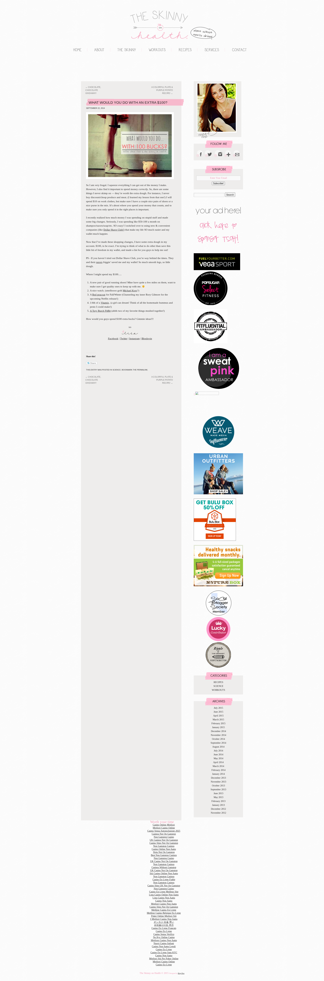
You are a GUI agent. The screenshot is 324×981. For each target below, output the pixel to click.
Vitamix (105, 302)
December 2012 (218, 809)
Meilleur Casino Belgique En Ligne (164, 913)
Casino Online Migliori (164, 825)
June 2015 (218, 712)
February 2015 (218, 723)
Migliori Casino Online (72, 67)
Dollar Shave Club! (113, 229)
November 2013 (218, 781)
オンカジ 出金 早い (164, 922)
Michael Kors (130, 290)
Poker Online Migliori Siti (164, 916)
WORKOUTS (218, 690)
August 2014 (218, 747)
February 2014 (218, 770)
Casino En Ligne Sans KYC (164, 952)
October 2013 (218, 785)
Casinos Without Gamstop (164, 867)
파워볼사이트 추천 (164, 925)
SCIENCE (117, 370)
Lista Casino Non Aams (164, 898)
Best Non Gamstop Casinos (164, 855)
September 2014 (218, 743)
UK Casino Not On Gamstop (164, 861)
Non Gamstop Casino (79, 67)
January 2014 (218, 774)
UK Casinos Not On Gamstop (164, 840)
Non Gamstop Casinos (92, 67)
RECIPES (218, 682)
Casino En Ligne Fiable (164, 879)
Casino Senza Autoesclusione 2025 (163, 831)
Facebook (113, 338)
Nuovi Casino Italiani (164, 943)
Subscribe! (218, 183)
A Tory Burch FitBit (100, 310)
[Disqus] (134, 428)
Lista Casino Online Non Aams (164, 894)
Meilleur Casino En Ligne (163, 910)
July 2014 (218, 750)
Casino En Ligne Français (164, 928)
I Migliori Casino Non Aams (163, 919)
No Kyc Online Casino (164, 937)
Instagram (134, 338)
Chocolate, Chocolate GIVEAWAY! (93, 90)
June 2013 (218, 793)
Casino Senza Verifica (163, 934)
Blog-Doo (181, 973)
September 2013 (218, 789)
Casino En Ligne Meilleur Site (163, 891)
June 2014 (218, 754)
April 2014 (218, 762)
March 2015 (218, 719)
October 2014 (218, 739)
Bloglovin (147, 338)
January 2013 (218, 805)
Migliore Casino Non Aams (164, 940)
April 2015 (218, 715)
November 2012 (218, 813)
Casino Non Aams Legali (164, 946)
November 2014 (218, 735)
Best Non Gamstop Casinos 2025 (99, 67)
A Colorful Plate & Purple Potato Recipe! (162, 90)
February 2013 (218, 801)
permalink (142, 370)
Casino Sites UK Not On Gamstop (163, 885)
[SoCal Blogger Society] (218, 615)
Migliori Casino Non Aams (164, 904)
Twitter (123, 338)
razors (99, 262)
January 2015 (218, 727)
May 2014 (218, 758)
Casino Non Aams (163, 901)
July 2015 (218, 708)
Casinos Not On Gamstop (164, 834)
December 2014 (218, 731)
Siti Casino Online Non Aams (164, 873)
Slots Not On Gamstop (164, 852)
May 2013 (218, 797)
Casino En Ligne (164, 931)
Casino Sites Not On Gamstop (164, 843)
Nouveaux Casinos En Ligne (86, 67)
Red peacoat (98, 294)
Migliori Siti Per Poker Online (163, 958)
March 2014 (218, 766)
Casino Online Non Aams (164, 849)
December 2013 (218, 778)
